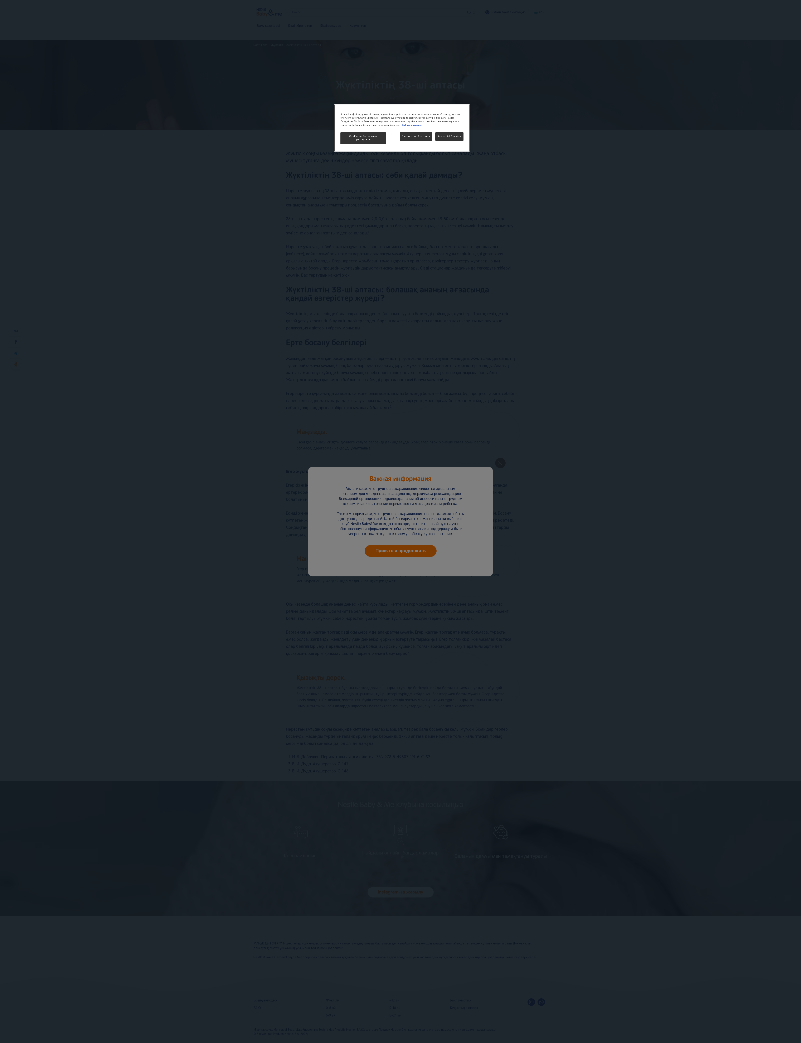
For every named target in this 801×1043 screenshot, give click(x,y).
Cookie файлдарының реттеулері (363, 138)
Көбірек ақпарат (412, 125)
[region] (402, 128)
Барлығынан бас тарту (416, 136)
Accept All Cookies (449, 136)
